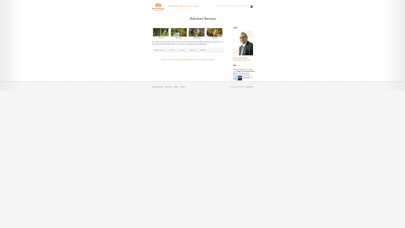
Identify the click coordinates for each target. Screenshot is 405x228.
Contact (196, 6)
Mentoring (182, 6)
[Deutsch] (252, 7)
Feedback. (203, 50)
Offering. (182, 50)
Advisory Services (173, 6)
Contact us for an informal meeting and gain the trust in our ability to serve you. (187, 59)
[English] (252, 6)
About (190, 6)
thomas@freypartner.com (241, 60)
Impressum (249, 87)
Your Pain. (172, 50)
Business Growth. (159, 50)
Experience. (192, 50)
